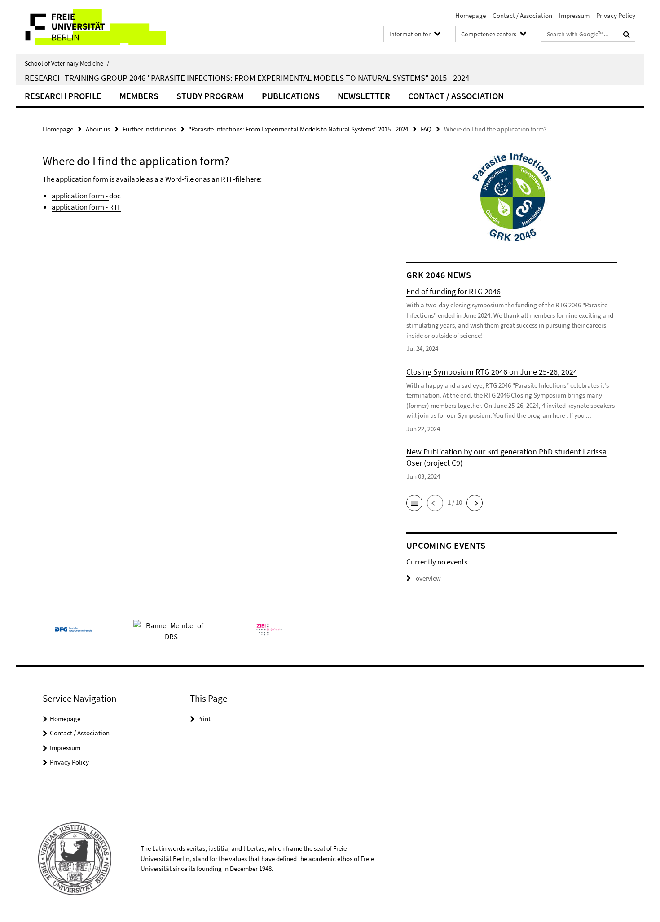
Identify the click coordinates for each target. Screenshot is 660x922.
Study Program (210, 95)
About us (98, 129)
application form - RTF (86, 207)
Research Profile (63, 95)
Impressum (574, 15)
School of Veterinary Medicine (67, 63)
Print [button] (204, 718)
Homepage (470, 15)
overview (428, 578)
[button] (414, 503)
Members (138, 95)
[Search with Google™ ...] (626, 34)
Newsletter (364, 95)
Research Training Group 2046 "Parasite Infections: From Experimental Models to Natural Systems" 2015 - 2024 (247, 77)
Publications (291, 95)
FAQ (426, 129)
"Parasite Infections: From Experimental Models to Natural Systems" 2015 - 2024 (298, 129)
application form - (80, 196)
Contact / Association (522, 15)
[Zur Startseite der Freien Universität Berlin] (91, 27)
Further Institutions (149, 129)
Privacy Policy (615, 15)
